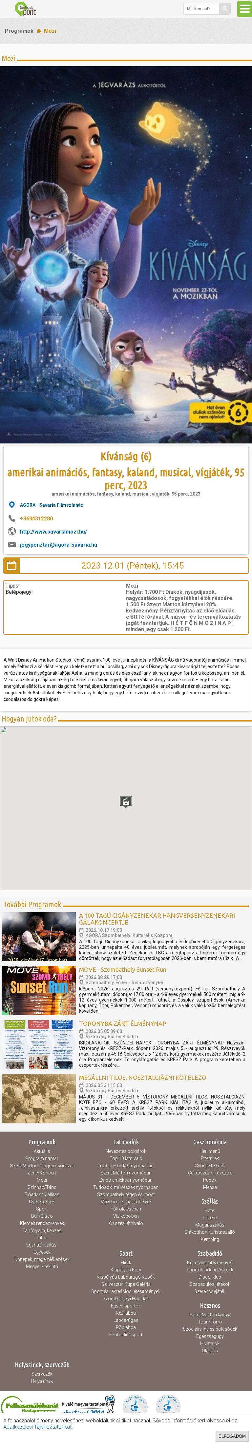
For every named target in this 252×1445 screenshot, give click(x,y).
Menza (210, 1187)
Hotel (209, 1210)
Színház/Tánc (42, 1187)
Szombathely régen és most (126, 1194)
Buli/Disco (42, 1216)
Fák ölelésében (126, 1208)
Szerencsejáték (209, 1291)
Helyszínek (42, 1381)
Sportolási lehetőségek (209, 1269)
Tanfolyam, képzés (41, 1230)
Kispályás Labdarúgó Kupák (126, 1277)
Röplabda (126, 1327)
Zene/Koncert (42, 1172)
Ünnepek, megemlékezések (42, 1259)
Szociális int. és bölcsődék (210, 1329)
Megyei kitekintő (42, 1266)
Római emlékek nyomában (126, 1165)
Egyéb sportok (126, 1305)
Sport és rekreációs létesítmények (125, 1291)
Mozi (50, 31)
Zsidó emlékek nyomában (126, 1180)
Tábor (42, 1237)
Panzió (210, 1217)
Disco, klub (210, 1277)
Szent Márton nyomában (126, 1172)
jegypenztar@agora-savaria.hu (58, 545)
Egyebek (42, 1252)
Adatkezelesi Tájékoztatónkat (37, 1427)
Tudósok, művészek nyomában (125, 1187)
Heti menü (210, 1151)
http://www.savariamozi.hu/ (53, 532)
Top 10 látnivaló (126, 1158)
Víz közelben (126, 1216)
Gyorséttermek (210, 1165)
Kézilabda (126, 1313)
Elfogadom (232, 1436)
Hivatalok (210, 1343)
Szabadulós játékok (210, 1284)
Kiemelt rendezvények (42, 1223)
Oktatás (210, 1350)
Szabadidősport (125, 1334)
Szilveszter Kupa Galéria (126, 1284)
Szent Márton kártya (210, 1314)
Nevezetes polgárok (126, 1151)
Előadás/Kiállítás (42, 1194)
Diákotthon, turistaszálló (210, 1232)
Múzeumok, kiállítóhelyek (126, 1201)
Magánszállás (209, 1225)
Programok (19, 31)
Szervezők (42, 1374)
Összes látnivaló (126, 1223)
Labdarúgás (126, 1320)
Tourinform (210, 1321)
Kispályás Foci (126, 1269)
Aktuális (42, 1151)
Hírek (126, 1262)
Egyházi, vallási (41, 1245)
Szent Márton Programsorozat (42, 1165)
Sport (42, 1208)
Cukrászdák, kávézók (210, 1172)
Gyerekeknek (42, 1201)
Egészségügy (210, 1336)
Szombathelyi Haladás (126, 1298)
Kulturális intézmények (210, 1262)
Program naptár (41, 1158)
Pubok (210, 1180)
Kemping (210, 1239)
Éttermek (210, 1158)
